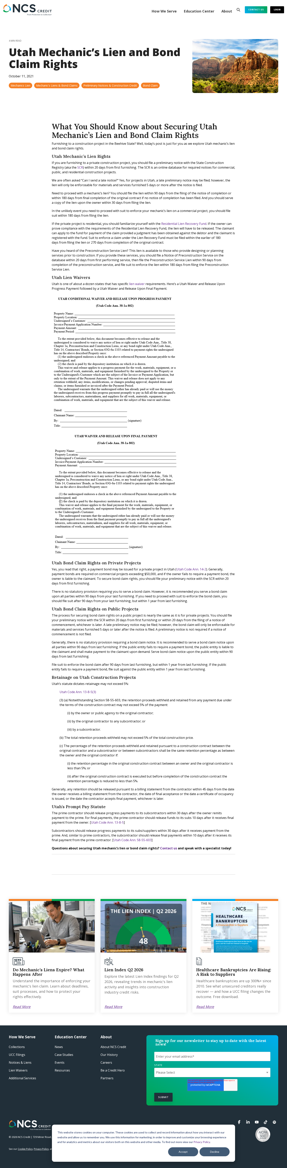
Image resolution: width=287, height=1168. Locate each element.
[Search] (238, 9)
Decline (214, 1151)
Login (277, 9)
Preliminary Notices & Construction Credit (110, 85)
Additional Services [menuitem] (22, 1078)
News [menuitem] (59, 1047)
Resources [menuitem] (62, 1070)
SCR (80, 167)
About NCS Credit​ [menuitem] (113, 1047)
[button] (239, 1122)
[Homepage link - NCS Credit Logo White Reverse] (30, 1127)
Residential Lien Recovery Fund (183, 224)
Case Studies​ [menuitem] (64, 1055)
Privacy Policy (201, 1142)
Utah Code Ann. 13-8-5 (107, 822)
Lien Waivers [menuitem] (18, 1070)
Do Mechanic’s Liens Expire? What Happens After (48, 972)
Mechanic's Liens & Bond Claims (57, 85)
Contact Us (256, 9)
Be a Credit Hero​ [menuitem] (113, 1070)
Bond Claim (150, 85)
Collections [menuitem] (17, 1047)
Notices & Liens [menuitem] (20, 1062)
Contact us (168, 848)
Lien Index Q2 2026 (123, 969)
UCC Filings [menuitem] (17, 1055)
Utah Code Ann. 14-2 (191, 569)
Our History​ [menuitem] (109, 1055)
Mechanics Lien (20, 85)
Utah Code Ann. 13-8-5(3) (78, 692)
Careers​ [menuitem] (106, 1062)
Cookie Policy (25, 1149)
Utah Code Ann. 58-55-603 (132, 840)
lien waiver (137, 284)
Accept (183, 1151)
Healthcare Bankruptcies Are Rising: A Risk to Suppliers (233, 972)
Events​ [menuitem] (59, 1062)
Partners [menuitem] (107, 1078)
